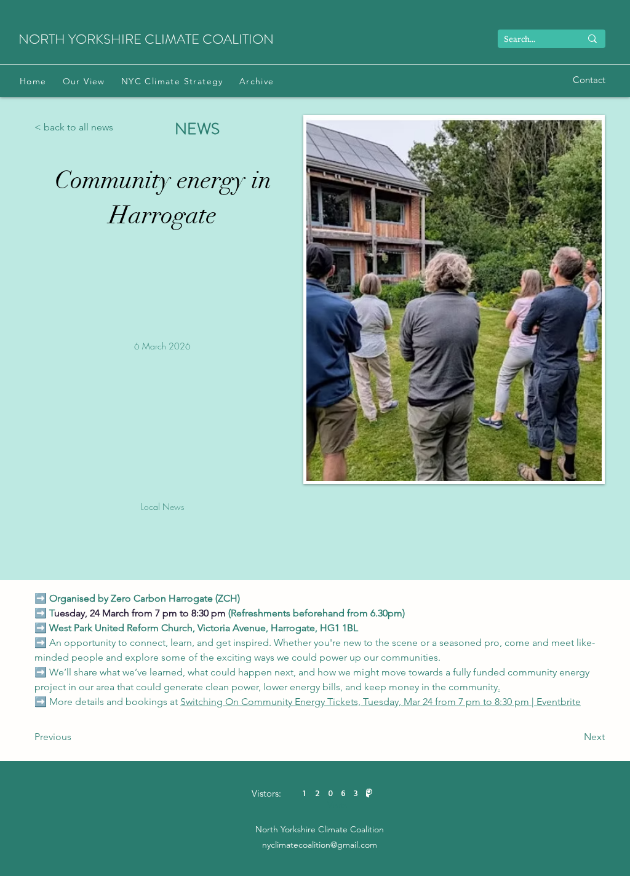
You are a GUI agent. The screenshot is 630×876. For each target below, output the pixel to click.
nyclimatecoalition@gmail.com (319, 844)
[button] (84, 81)
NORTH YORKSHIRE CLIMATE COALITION (146, 39)
